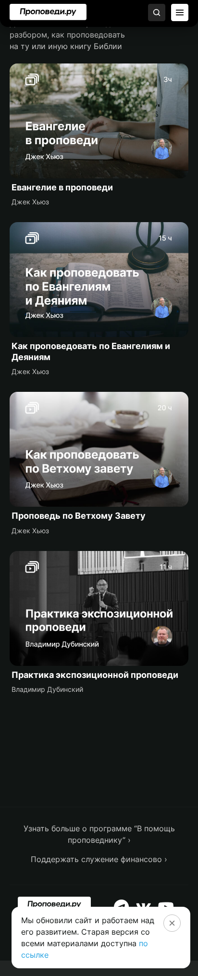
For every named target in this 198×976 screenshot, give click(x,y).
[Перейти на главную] (48, 12)
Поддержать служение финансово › (99, 859)
